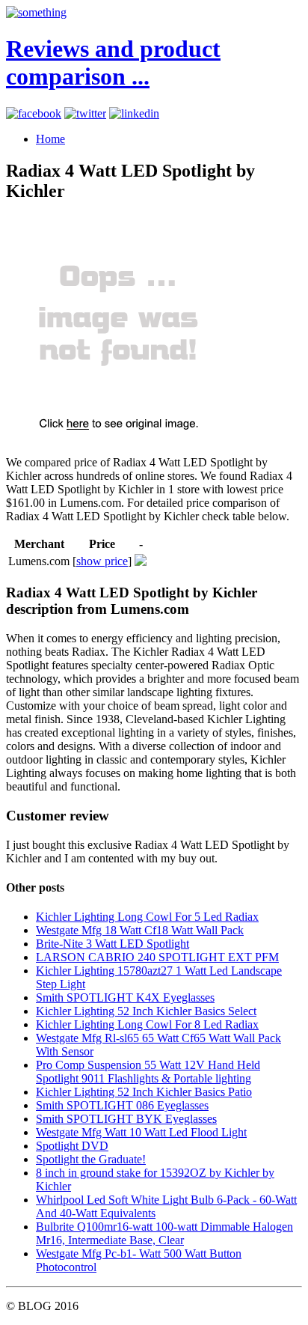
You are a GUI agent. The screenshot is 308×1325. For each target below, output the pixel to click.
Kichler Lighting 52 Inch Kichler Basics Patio (144, 1091)
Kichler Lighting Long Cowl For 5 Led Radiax (147, 916)
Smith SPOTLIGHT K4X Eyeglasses (125, 997)
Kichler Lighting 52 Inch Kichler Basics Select (146, 1011)
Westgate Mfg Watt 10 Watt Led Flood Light (141, 1132)
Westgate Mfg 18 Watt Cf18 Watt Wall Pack (140, 930)
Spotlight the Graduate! (91, 1159)
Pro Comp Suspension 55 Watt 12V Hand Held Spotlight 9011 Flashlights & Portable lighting (148, 1072)
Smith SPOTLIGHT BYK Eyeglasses (126, 1118)
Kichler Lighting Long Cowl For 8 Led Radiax (147, 1024)
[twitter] (85, 113)
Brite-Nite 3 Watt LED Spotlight (112, 943)
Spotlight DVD (72, 1145)
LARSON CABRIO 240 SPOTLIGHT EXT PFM (157, 957)
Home (50, 138)
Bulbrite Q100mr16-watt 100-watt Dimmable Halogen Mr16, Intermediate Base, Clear (164, 1233)
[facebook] (33, 113)
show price (102, 561)
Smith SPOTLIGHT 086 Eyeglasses (122, 1105)
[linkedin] (134, 113)
